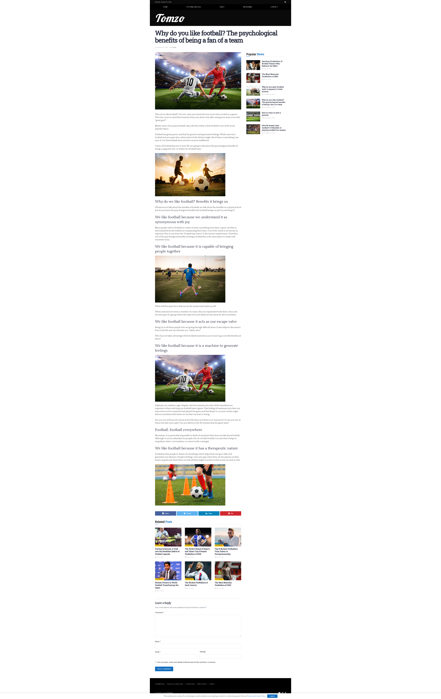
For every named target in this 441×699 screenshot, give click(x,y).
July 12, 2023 (160, 591)
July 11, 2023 (190, 588)
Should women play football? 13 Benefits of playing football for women (274, 127)
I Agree (272, 696)
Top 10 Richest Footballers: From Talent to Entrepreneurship (226, 551)
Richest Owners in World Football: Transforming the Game (167, 585)
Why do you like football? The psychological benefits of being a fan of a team (273, 102)
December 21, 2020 (161, 47)
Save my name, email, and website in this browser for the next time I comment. (186, 662)
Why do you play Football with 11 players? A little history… (273, 89)
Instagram (247, 7)
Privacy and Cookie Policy (256, 696)
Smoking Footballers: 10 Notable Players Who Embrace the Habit (272, 63)
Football (173, 47)
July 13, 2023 (220, 557)
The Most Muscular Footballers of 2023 (223, 583)
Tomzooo (170, 692)
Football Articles (193, 7)
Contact (274, 7)
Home (165, 7)
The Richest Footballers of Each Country (196, 583)
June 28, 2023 (267, 69)
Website (203, 652)
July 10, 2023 (220, 588)
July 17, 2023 (160, 557)
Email (158, 652)
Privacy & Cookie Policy (175, 684)
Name (158, 641)
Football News (160, 684)
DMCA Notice (202, 684)
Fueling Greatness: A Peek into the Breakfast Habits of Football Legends (167, 551)
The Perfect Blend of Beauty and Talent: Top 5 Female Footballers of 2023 (197, 551)
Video (222, 7)
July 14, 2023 (190, 557)
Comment (159, 612)
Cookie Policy (190, 684)
